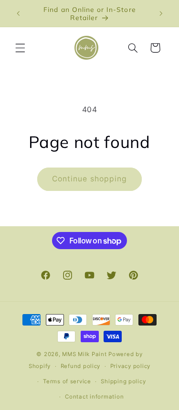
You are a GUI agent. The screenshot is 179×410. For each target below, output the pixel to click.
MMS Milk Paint (84, 354)
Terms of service (67, 381)
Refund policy (81, 366)
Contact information (94, 396)
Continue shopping (89, 178)
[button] (20, 48)
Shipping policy (123, 381)
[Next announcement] (160, 13)
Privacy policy (130, 366)
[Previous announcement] (18, 13)
